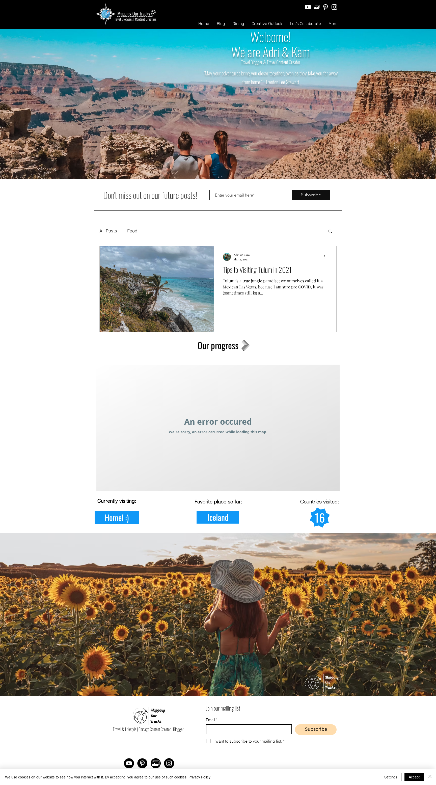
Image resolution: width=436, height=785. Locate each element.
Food (132, 231)
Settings (390, 776)
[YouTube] (308, 7)
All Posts (108, 231)
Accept (414, 776)
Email (211, 720)
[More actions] (326, 257)
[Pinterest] (325, 7)
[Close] (430, 777)
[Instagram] (334, 7)
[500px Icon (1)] (156, 763)
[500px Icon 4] (316, 7)
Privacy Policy (199, 776)
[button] (330, 231)
